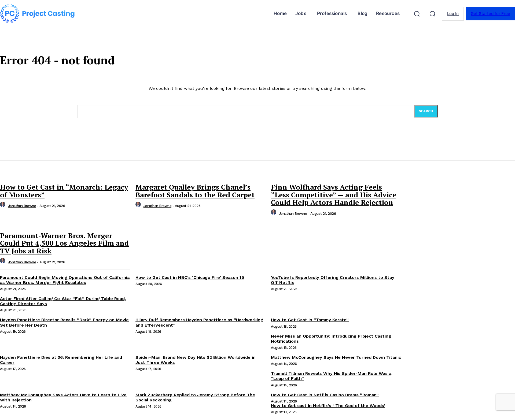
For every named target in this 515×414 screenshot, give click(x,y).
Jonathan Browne (22, 206)
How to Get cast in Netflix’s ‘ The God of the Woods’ (328, 405)
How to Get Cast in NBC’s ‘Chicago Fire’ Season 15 (189, 277)
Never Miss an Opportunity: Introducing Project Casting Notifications (331, 339)
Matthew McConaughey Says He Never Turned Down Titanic (336, 357)
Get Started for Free (490, 13)
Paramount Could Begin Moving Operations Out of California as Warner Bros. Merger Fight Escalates (65, 280)
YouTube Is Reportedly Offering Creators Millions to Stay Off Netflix (332, 280)
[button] (416, 13)
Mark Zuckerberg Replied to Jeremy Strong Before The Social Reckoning (195, 397)
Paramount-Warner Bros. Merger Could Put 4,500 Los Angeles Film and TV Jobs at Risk (64, 243)
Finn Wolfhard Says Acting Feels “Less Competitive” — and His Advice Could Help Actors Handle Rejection (333, 194)
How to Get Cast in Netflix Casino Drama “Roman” (325, 394)
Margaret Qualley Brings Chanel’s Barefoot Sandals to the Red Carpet (195, 190)
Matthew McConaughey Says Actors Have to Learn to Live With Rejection (63, 397)
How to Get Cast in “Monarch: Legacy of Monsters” (64, 190)
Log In (453, 13)
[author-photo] (3, 206)
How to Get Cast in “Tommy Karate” (310, 319)
